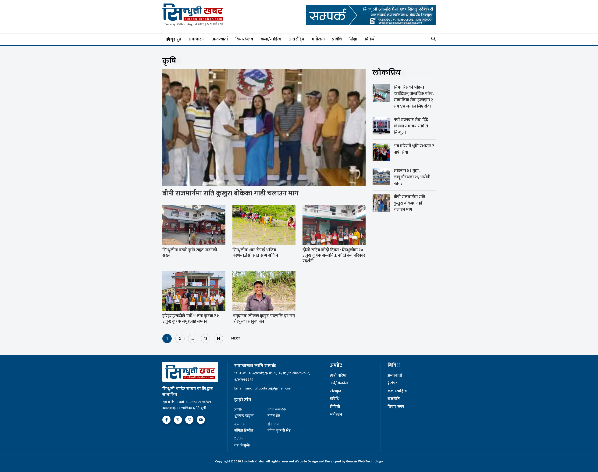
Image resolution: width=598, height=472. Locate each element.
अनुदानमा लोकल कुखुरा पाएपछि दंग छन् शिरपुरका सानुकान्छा (263, 319)
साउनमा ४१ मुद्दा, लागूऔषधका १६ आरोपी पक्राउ (412, 177)
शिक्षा (353, 39)
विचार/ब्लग (244, 39)
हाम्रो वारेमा (338, 376)
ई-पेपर (392, 383)
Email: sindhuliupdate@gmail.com (263, 388)
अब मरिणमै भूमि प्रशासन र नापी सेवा (414, 149)
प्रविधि (337, 39)
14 (218, 338)
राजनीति (394, 399)
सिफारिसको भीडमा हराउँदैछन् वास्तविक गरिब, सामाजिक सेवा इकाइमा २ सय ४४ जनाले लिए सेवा (414, 97)
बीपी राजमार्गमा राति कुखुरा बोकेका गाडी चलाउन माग (230, 193)
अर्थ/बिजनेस (339, 383)
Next (235, 338)
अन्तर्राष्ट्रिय (296, 39)
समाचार (195, 39)
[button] (433, 39)
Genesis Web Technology (364, 461)
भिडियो (370, 39)
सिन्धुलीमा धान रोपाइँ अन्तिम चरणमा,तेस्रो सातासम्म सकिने (255, 253)
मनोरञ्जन (318, 39)
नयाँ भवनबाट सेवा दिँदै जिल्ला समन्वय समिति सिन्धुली (411, 126)
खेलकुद (335, 391)
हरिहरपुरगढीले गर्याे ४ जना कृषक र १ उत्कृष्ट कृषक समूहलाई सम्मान (190, 319)
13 (205, 338)
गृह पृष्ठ (176, 39)
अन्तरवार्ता (220, 39)
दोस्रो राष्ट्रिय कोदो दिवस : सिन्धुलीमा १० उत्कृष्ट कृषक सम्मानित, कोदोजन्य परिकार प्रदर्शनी (334, 256)
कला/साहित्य (271, 39)
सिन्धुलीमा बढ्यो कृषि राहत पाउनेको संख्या (189, 253)
